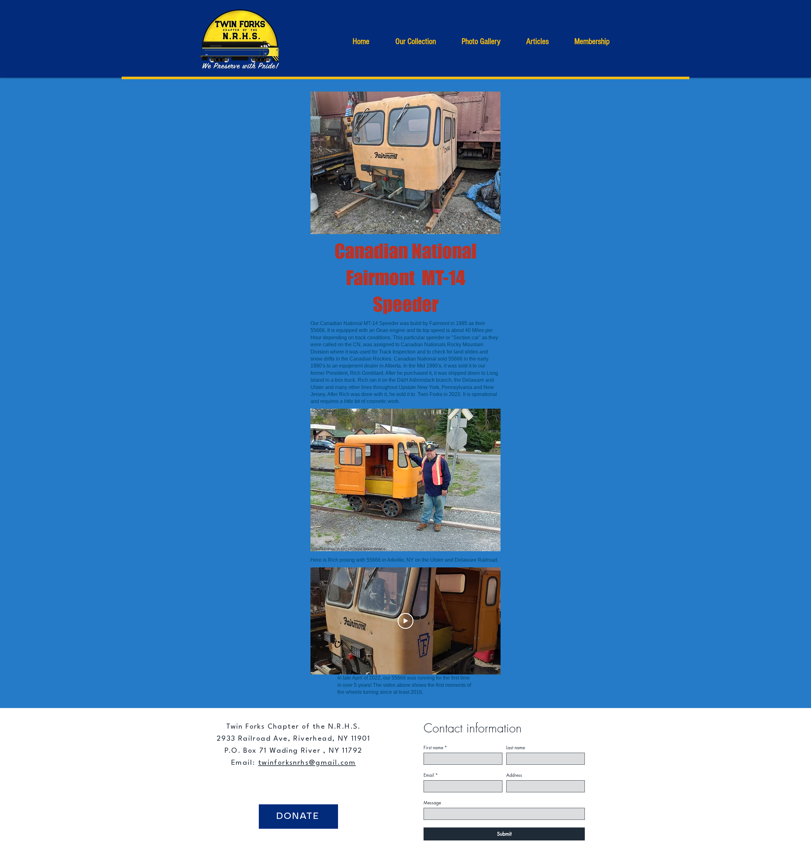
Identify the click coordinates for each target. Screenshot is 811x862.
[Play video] (405, 621)
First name (435, 747)
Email (431, 775)
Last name (515, 747)
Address (514, 775)
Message (432, 802)
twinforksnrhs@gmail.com (307, 762)
